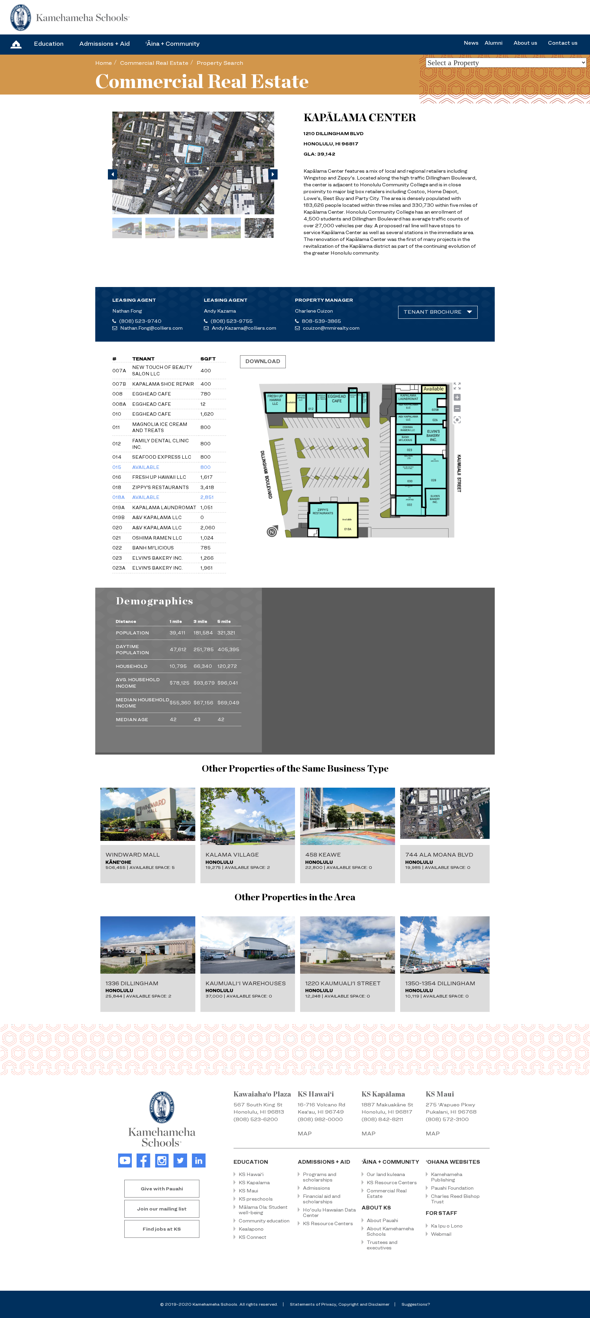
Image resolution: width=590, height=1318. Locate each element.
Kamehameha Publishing (446, 1177)
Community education (264, 1220)
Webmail (441, 1234)
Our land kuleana (386, 1174)
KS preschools (256, 1199)
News (471, 43)
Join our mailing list (162, 1209)
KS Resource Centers (328, 1223)
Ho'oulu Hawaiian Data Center (329, 1212)
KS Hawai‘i (251, 1174)
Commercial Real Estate (154, 63)
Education (49, 43)
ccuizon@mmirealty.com (331, 328)
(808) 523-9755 (232, 321)
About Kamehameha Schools (390, 1231)
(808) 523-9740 (140, 321)
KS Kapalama (254, 1182)
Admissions (316, 1188)
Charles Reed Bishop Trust (455, 1198)
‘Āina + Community (172, 43)
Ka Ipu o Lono (447, 1226)
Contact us (562, 43)
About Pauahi (382, 1220)
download (262, 361)
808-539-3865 (321, 321)
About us (525, 43)
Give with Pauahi (162, 1188)
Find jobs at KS (162, 1229)
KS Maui (248, 1190)
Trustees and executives (382, 1244)
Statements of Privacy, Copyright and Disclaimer (340, 1304)
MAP (305, 1133)
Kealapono (251, 1229)
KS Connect (252, 1237)
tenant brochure (433, 312)
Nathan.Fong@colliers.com (151, 328)
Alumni (493, 43)
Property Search (220, 63)
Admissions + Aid (104, 43)
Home (103, 63)
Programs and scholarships (319, 1177)
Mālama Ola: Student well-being (263, 1209)
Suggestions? (416, 1304)
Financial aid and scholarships (321, 1198)
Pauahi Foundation (452, 1188)
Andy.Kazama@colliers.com (244, 328)
